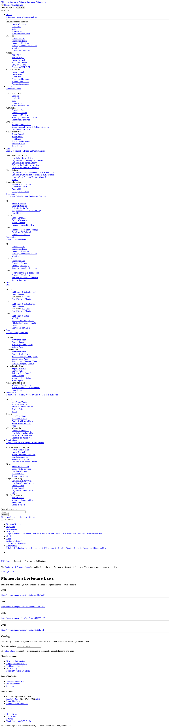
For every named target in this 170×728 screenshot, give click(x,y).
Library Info (11, 546)
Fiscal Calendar (18, 213)
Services (57, 548)
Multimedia (11, 392)
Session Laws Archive (21, 359)
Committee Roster (19, 41)
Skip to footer (41, 2)
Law (8, 330)
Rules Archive (18, 375)
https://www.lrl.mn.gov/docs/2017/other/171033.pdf (23, 618)
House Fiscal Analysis (21, 450)
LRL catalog (10, 651)
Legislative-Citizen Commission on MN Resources (33, 172)
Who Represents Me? (21, 34)
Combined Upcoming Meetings (25, 230)
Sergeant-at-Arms (19, 65)
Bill (23, 297)
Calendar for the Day (20, 208)
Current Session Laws (21, 328)
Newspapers (11, 529)
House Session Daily (20, 466)
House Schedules (19, 203)
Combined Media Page (21, 430)
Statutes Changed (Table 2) (23, 364)
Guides (9, 536)
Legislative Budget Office (22, 158)
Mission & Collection (15, 548)
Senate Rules (17, 136)
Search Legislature (9, 7)
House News (11, 714)
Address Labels (18, 144)
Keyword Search (19, 340)
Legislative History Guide (22, 481)
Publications (11, 440)
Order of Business (19, 206)
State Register (17, 380)
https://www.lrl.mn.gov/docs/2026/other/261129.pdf (22, 595)
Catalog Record (7, 572)
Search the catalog (8, 646)
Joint (8, 148)
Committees (11, 237)
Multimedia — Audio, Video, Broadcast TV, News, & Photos (32, 395)
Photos (14, 411)
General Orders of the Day (23, 225)
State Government (23, 534)
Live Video (16, 402)
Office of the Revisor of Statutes (25, 167)
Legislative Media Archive (23, 433)
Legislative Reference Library (24, 163)
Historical (10, 531)
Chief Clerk (17, 55)
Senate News (11, 716)
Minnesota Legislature (13, 5)
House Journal (18, 72)
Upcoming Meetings (20, 43)
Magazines (10, 526)
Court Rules (17, 390)
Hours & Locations (33, 548)
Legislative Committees (16, 239)
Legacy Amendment (20, 191)
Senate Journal (18, 134)
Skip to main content (9, 2)
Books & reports (19, 505)
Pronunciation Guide (20, 81)
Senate (9, 86)
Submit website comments (17, 703)
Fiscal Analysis (18, 57)
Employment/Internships (16, 664)
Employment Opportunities (94, 548)
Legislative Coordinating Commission (27, 160)
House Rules (17, 74)
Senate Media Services (21, 423)
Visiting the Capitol (14, 666)
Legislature (11, 534)
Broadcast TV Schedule (22, 232)
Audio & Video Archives (22, 407)
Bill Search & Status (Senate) (24, 304)
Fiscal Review (18, 497)
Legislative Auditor (20, 457)
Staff (14, 29)
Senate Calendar (18, 222)
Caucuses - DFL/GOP (21, 67)
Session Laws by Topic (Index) (25, 356)
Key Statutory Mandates (72, 548)
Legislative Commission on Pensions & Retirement (33, 175)
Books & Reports (13, 524)
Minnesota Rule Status (21, 378)
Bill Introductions (19, 294)
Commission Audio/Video (22, 438)
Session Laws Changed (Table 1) (25, 361)
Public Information (19, 62)
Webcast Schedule (19, 404)
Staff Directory (47, 548)
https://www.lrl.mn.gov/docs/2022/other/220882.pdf (23, 607)
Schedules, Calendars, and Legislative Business (26, 196)
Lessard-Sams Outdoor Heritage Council (29, 177)
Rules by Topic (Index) (21, 373)
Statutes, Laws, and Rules (17, 332)
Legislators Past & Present (23, 483)
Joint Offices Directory (21, 184)
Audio (24, 402)
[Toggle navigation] (2, 10)
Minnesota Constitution (21, 385)
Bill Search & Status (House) (24, 292)
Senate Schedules (19, 218)
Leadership (16, 26)
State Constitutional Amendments (26, 387)
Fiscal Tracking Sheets (21, 299)
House (9, 14)
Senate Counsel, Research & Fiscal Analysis (30, 127)
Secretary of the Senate (21, 124)
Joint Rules (16, 77)
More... (15, 179)
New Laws (16, 502)
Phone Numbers (13, 701)
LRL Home (6, 561)
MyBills (15, 318)
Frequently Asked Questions (18, 671)
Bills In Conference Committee (25, 277)
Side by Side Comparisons (23, 280)
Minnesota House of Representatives (21, 17)
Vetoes (14, 325)
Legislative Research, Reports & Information (25, 442)
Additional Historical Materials (89, 534)
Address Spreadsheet (20, 84)
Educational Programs (21, 79)
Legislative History (14, 541)
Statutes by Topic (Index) (22, 344)
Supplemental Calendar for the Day (26, 210)
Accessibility (17, 189)
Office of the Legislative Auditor (25, 165)
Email (37, 699)
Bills (8, 282)
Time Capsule (60, 534)
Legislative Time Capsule (22, 490)
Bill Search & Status (20, 316)
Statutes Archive (18, 347)
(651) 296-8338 (13, 699)
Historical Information (15, 661)
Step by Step (11, 543)
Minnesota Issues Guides (22, 500)
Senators (15, 96)
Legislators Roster (19, 471)
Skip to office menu (27, 2)
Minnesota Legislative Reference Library (18, 517)
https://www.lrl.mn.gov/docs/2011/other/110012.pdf (22, 630)
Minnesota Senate (13, 89)
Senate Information (20, 476)
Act (27, 297)
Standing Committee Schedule (24, 46)
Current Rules (17, 371)
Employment (17, 31)
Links (8, 538)
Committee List (18, 38)
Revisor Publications (20, 459)
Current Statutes (18, 342)
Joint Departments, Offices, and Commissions (25, 151)
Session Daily (17, 409)
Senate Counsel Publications (23, 454)
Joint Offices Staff (19, 187)
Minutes (15, 48)
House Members (19, 24)
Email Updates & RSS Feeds (18, 721)
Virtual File (71, 534)
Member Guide (18, 474)
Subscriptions (17, 146)
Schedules (10, 194)
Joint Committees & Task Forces (25, 273)
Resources (22, 543)
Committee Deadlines (21, 50)
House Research (18, 60)
